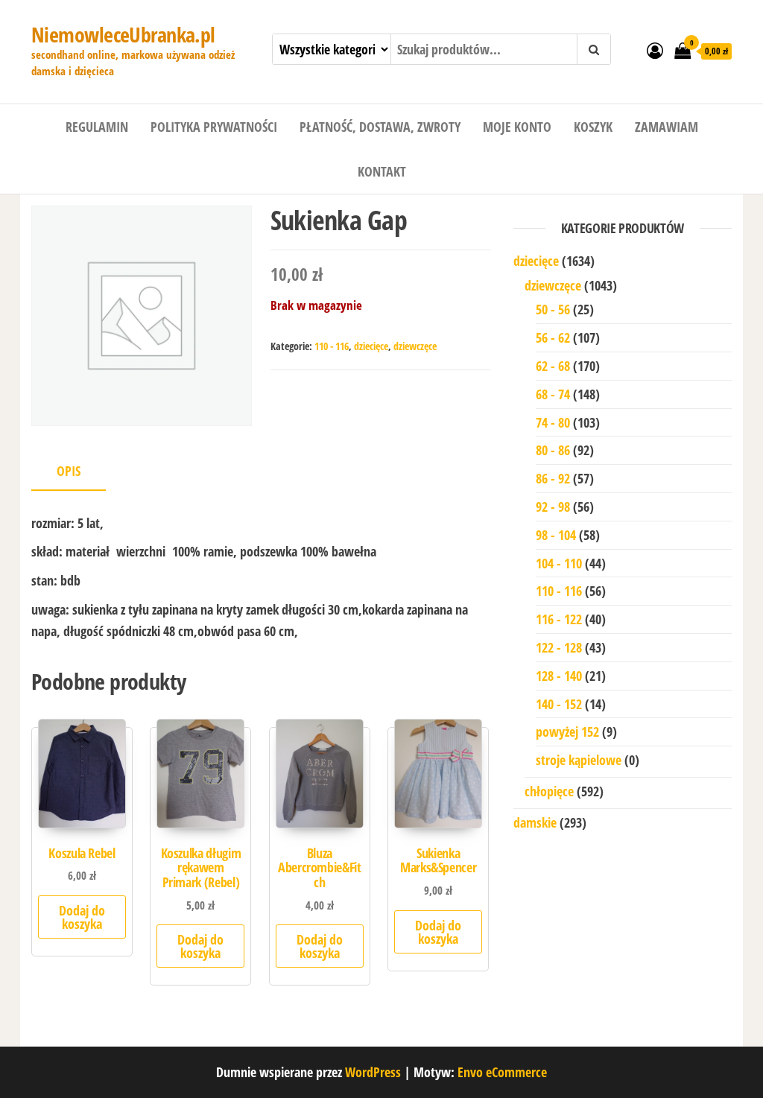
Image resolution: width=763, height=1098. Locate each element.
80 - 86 (553, 450)
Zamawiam (666, 127)
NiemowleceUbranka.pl (123, 34)
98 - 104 (556, 535)
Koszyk (593, 127)
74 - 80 (553, 422)
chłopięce (549, 791)
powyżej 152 (567, 731)
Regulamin (97, 127)
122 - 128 (559, 647)
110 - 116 (331, 346)
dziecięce (371, 346)
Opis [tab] (68, 471)
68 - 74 (553, 394)
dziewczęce (415, 346)
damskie (535, 822)
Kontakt (382, 171)
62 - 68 (553, 366)
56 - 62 (553, 337)
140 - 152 (559, 704)
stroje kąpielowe (578, 760)
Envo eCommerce (502, 1072)
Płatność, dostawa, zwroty (380, 127)
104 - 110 (559, 563)
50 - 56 (553, 309)
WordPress (373, 1072)
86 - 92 (553, 478)
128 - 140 (559, 676)
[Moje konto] (655, 50)
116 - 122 (559, 619)
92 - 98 (553, 506)
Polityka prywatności (214, 127)
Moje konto (517, 127)
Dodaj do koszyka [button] (82, 917)
